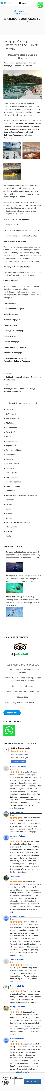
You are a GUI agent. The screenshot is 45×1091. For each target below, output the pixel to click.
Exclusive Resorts (13, 432)
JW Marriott (11, 414)
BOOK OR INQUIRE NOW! (5, 1081)
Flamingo (10, 468)
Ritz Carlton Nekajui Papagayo (18, 522)
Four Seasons (11, 428)
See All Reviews (22, 1072)
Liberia (9, 518)
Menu (24, 3)
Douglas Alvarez (17, 1007)
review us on (17, 761)
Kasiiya (9, 513)
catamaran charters (18, 358)
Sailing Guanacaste (22, 19)
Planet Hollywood (13, 486)
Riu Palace (10, 423)
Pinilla (8, 536)
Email (12, 1078)
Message (19, 1078)
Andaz (8, 437)
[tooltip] (2, 3)
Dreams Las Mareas (14, 450)
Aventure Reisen (17, 836)
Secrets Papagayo (13, 482)
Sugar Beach (11, 446)
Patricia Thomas (17, 916)
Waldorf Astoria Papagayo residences (21, 495)
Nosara (9, 504)
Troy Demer (15, 876)
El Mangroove (11, 473)
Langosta (10, 500)
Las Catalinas (11, 441)
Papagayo (10, 459)
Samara (9, 509)
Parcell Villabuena (18, 767)
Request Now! (12, 713)
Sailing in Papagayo (22, 361)
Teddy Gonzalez (17, 959)
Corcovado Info (17, 986)
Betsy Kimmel (16, 812)
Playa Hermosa (12, 477)
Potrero (9, 531)
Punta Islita (10, 491)
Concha (9, 410)
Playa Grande (11, 527)
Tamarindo (10, 455)
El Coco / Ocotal (12, 464)
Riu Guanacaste (12, 419)
